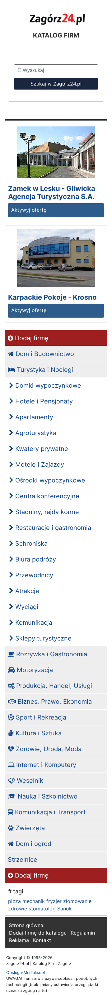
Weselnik (29, 780)
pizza (14, 901)
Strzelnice (22, 859)
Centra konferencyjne (46, 496)
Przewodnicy (33, 575)
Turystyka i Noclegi (44, 369)
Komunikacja (32, 622)
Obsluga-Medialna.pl (25, 972)
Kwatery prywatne (40, 448)
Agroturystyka (34, 433)
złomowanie (77, 901)
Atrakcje (26, 591)
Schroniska (30, 543)
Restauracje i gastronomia (52, 527)
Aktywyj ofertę (28, 210)
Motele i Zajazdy (38, 464)
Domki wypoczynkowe (47, 385)
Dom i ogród (32, 844)
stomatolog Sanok (50, 908)
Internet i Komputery (45, 764)
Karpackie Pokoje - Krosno (52, 297)
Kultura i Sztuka (38, 733)
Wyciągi (25, 606)
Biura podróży (34, 559)
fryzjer (54, 901)
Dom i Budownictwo (44, 354)
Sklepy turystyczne (42, 638)
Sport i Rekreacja (40, 717)
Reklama (19, 940)
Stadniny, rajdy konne (46, 512)
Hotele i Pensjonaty (43, 401)
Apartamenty (33, 417)
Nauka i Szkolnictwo (46, 796)
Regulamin (83, 933)
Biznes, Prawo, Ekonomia (54, 701)
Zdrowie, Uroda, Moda (48, 749)
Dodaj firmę (31, 338)
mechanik (33, 901)
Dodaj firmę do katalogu (38, 933)
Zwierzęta (29, 828)
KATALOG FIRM (56, 35)
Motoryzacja (34, 670)
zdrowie (17, 908)
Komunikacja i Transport (49, 812)
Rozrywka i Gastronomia (50, 654)
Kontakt (42, 940)
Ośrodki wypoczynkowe (49, 480)
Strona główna (26, 925)
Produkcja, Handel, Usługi (53, 685)
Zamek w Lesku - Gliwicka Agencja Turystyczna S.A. (51, 192)
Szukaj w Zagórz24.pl (56, 84)
